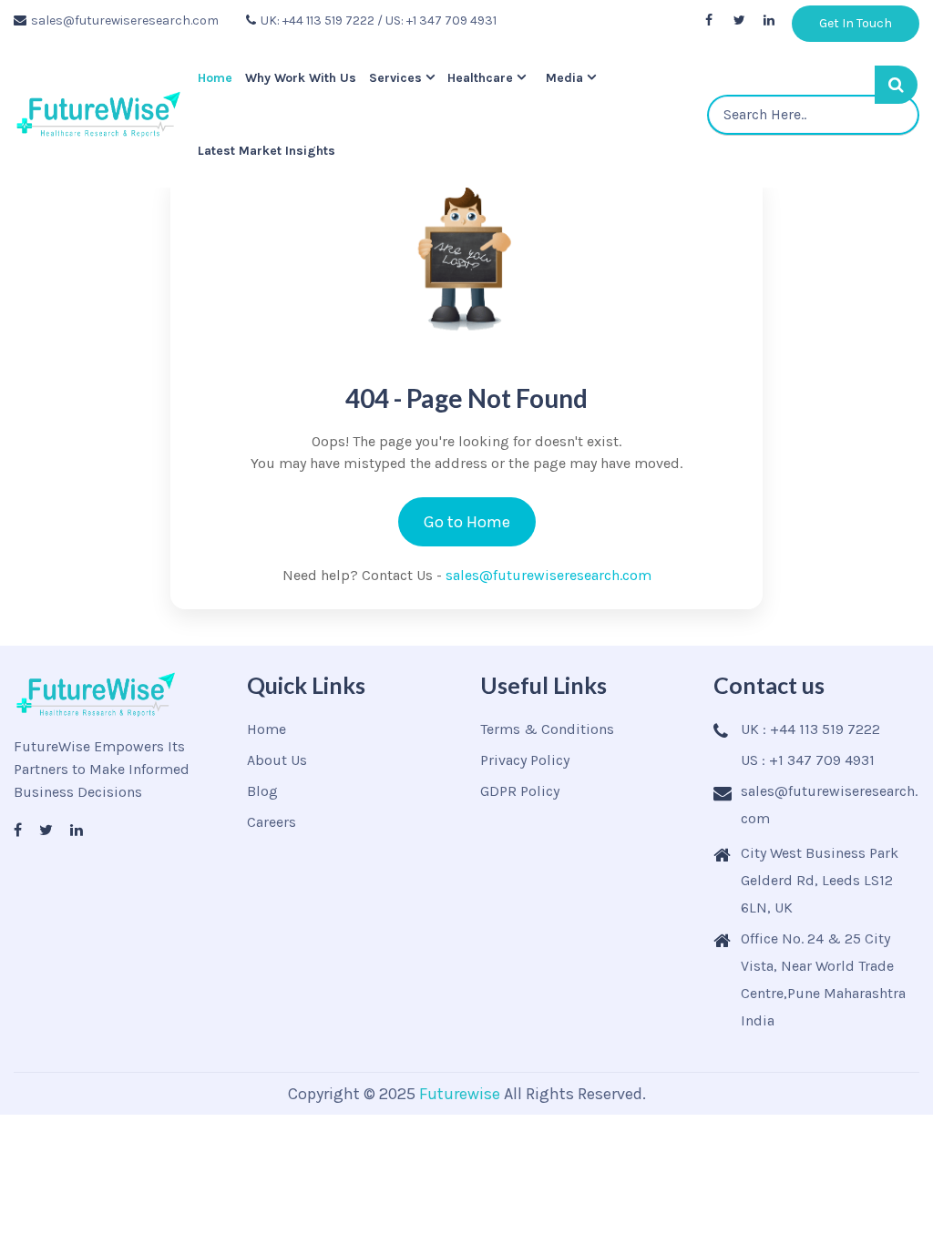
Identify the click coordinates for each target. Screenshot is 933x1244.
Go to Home (467, 522)
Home (211, 78)
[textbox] (815, 115)
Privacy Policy (524, 760)
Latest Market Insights (263, 150)
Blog (262, 791)
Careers (271, 822)
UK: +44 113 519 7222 (317, 20)
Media (574, 78)
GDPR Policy (519, 791)
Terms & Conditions (547, 729)
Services (400, 78)
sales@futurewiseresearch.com (125, 20)
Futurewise (459, 1094)
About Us (277, 760)
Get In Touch (855, 23)
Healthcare (490, 78)
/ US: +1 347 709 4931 (437, 20)
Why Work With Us (301, 78)
